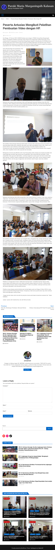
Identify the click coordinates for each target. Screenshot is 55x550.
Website (30, 411)
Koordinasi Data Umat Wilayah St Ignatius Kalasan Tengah (38, 537)
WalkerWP (41, 548)
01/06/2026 (40, 341)
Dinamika (7, 509)
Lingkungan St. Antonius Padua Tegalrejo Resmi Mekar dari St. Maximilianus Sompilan (12, 513)
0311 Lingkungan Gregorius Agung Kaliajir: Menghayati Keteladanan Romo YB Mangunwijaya (33, 457)
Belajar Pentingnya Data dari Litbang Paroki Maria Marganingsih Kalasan (39, 513)
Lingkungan (13, 509)
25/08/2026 (6, 343)
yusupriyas (6, 32)
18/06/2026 (23, 339)
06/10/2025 (7, 516)
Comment (5, 385)
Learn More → (27, 369)
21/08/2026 (21, 476)
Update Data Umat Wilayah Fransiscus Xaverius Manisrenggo (14, 537)
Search (4, 425)
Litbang (19, 509)
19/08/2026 (21, 484)
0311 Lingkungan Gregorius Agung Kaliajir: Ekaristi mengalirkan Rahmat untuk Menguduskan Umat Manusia (44, 336)
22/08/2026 (21, 459)
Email (4, 411)
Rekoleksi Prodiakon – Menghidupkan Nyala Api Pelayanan (26, 335)
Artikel (17, 32)
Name (4, 405)
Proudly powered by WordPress (19, 548)
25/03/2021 (33, 516)
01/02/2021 (33, 539)
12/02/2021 (7, 539)
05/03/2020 (12, 32)
